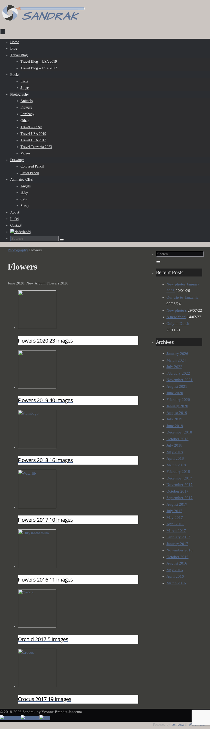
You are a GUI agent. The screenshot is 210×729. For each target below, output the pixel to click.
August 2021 (176, 386)
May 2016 (174, 570)
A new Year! (176, 317)
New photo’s (176, 310)
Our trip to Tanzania (182, 297)
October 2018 (177, 439)
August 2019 (176, 413)
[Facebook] (10, 718)
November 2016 (179, 550)
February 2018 (178, 471)
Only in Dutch (177, 323)
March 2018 (176, 465)
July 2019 (174, 419)
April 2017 (175, 524)
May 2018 (174, 452)
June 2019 (174, 426)
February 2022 (178, 373)
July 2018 (174, 445)
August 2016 (176, 563)
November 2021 (179, 380)
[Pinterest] (30, 718)
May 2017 (174, 517)
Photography (18, 250)
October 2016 (177, 557)
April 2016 (175, 576)
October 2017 (177, 491)
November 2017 (179, 485)
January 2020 (177, 406)
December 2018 (179, 432)
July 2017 (174, 511)
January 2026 (177, 354)
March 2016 (176, 583)
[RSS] (44, 718)
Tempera (177, 724)
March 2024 (176, 360)
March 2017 (176, 531)
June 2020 (174, 393)
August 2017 (176, 504)
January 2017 (177, 544)
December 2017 (179, 478)
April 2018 (175, 458)
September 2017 (179, 498)
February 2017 (178, 537)
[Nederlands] (20, 232)
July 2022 (174, 367)
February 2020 (178, 400)
